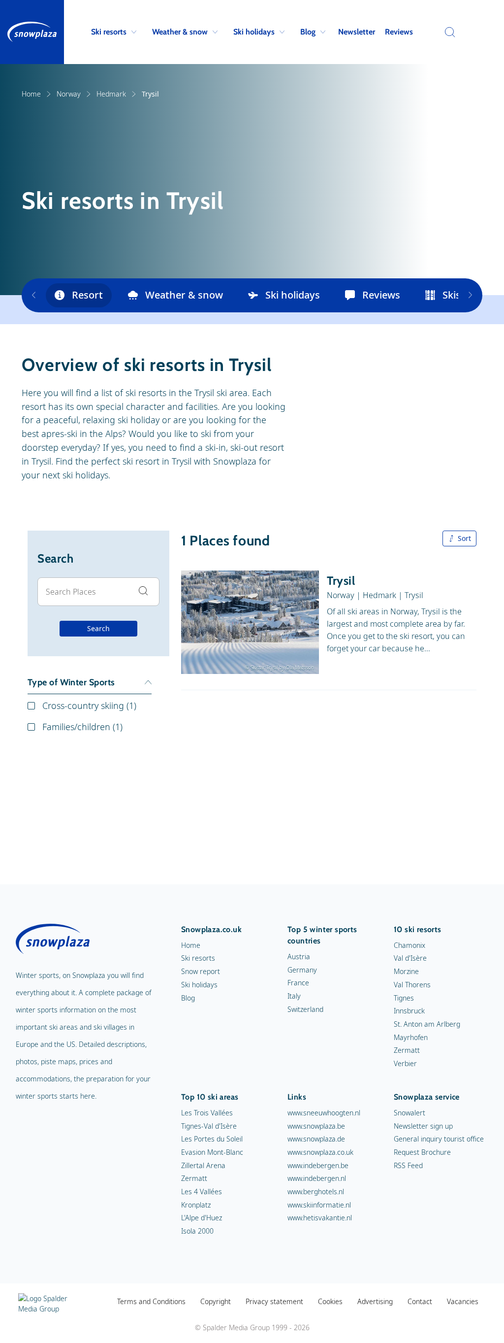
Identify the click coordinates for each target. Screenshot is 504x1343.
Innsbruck (409, 1010)
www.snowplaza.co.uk (320, 1152)
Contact (420, 1301)
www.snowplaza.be (316, 1126)
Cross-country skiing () (89, 705)
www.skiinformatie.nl (319, 1204)
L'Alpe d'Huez (201, 1217)
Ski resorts (108, 31)
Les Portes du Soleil (212, 1138)
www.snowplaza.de (316, 1138)
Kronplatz (196, 1204)
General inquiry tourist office (439, 1138)
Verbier (405, 1063)
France (298, 982)
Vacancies (462, 1301)
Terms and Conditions (151, 1301)
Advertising (375, 1301)
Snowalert (409, 1112)
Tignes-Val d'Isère (209, 1126)
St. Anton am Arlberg (427, 1024)
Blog (307, 31)
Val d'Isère (410, 958)
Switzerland (305, 1009)
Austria (298, 956)
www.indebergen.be (317, 1165)
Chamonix (409, 945)
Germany (302, 969)
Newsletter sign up (423, 1126)
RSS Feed (408, 1165)
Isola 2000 (197, 1231)
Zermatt (407, 1050)
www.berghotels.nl (315, 1191)
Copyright (215, 1301)
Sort (464, 538)
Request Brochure (422, 1152)
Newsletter (356, 31)
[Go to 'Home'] (32, 32)
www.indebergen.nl (316, 1178)
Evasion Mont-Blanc (212, 1152)
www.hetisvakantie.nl (319, 1217)
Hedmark (111, 94)
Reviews (399, 31)
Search (98, 628)
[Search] (447, 32)
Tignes (404, 998)
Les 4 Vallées (201, 1191)
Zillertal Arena (203, 1165)
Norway (69, 94)
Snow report (200, 971)
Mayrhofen (411, 1037)
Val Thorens (412, 984)
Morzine (406, 971)
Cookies (330, 1301)
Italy (294, 996)
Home (31, 94)
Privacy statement (274, 1301)
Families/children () (82, 727)
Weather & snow (180, 31)
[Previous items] (34, 295)
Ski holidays (254, 31)
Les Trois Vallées (207, 1112)
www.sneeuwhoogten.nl (323, 1112)
